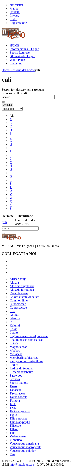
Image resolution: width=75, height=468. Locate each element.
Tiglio (13, 415)
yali (4, 222)
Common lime (19, 300)
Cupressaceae (18, 307)
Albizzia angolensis (22, 286)
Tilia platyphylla (20, 422)
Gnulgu (14, 314)
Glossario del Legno (22, 70)
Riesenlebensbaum (21, 372)
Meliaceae (16, 354)
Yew (12, 454)
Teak (13, 404)
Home (5, 70)
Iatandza (15, 318)
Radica (14, 364)
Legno (14, 332)
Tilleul (14, 429)
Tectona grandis (20, 411)
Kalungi (15, 325)
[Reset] (3, 233)
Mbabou (15, 350)
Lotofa (14, 343)
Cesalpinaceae (19, 293)
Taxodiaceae (17, 393)
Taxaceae (15, 389)
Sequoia (15, 379)
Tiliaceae (15, 425)
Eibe (12, 311)
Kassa (13, 329)
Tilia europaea (18, 418)
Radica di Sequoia (21, 368)
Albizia (14, 282)
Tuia (12, 432)
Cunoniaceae (18, 304)
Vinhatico (16, 440)
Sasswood (16, 375)
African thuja (18, 279)
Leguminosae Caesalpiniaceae (29, 336)
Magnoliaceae (18, 347)
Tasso (13, 386)
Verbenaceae (18, 436)
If (11, 322)
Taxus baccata (18, 397)
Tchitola (15, 400)
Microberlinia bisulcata (24, 357)
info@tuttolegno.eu (22, 464)
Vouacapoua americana (24, 443)
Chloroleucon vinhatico (24, 296)
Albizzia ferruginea (22, 289)
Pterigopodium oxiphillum (26, 361)
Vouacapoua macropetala (25, 447)
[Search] (3, 102)
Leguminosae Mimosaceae (26, 339)
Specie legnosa (19, 382)
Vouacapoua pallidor (23, 450)
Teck (13, 407)
